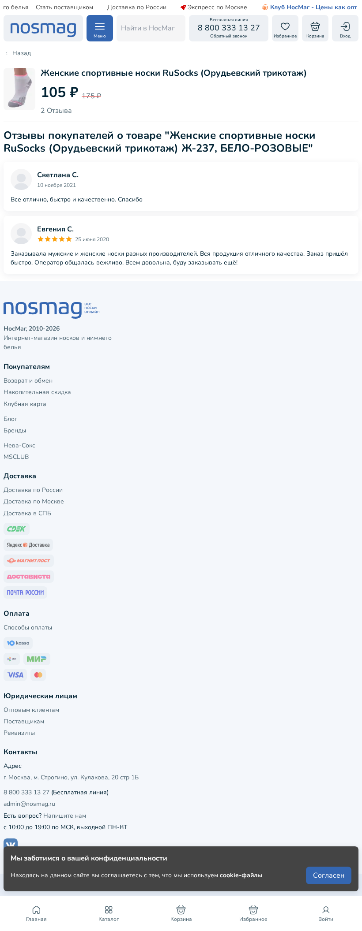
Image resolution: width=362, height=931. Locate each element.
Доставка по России (136, 7)
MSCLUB (16, 457)
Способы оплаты (28, 627)
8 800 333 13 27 (26, 792)
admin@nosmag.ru (29, 804)
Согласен (328, 875)
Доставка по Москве (34, 501)
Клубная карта (25, 404)
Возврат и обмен (28, 380)
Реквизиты (19, 733)
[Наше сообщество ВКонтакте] (11, 845)
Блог (10, 419)
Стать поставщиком (64, 7)
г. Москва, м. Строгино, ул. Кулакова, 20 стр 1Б (71, 777)
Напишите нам (64, 816)
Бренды (15, 430)
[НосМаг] (43, 28)
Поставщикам (24, 721)
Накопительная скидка (37, 392)
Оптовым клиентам (31, 710)
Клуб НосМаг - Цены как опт (313, 7)
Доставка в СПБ (27, 513)
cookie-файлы (241, 875)
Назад (21, 53)
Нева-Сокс (19, 445)
